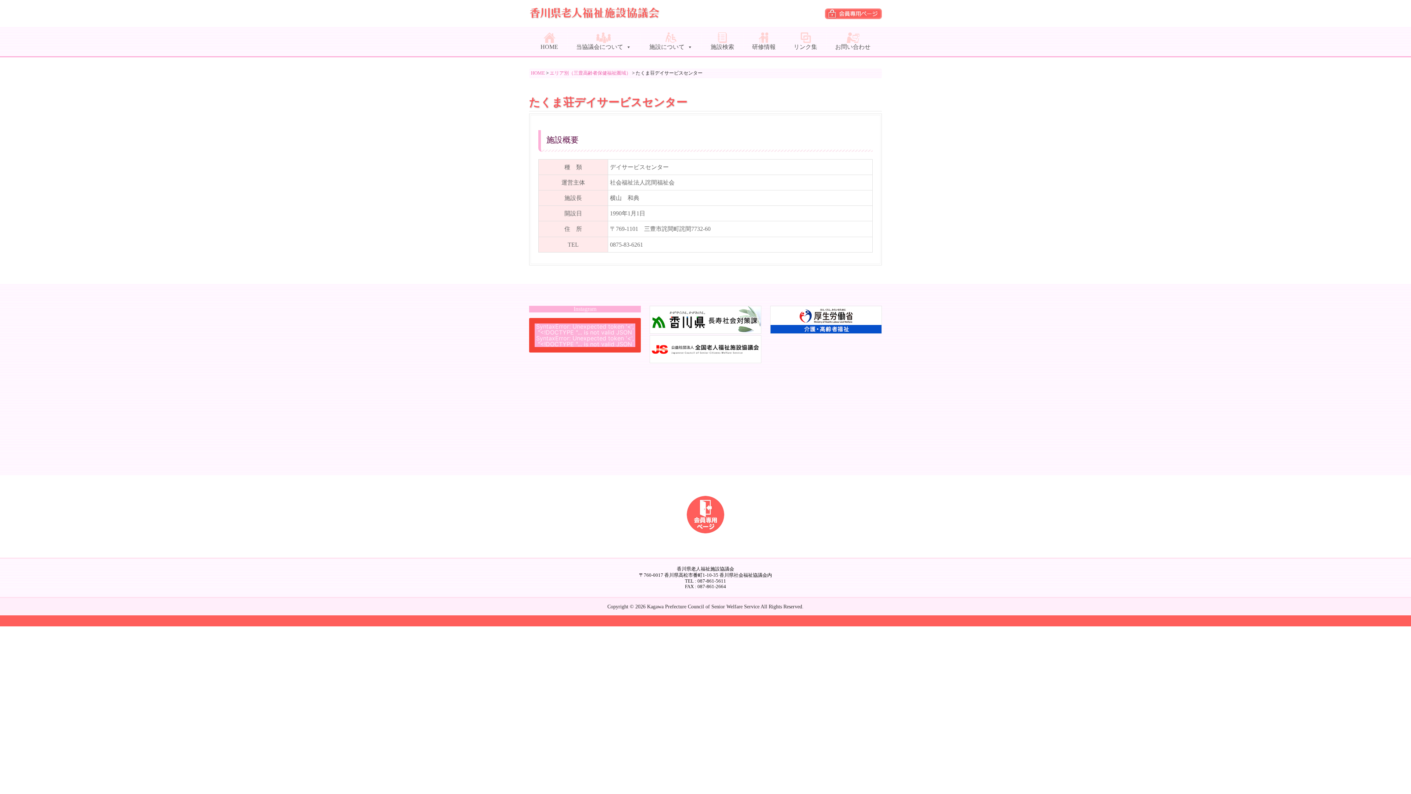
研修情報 (764, 47)
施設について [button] (667, 47)
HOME (549, 47)
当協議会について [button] (599, 47)
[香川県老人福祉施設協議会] (595, 15)
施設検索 (722, 47)
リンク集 (805, 47)
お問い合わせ (852, 47)
